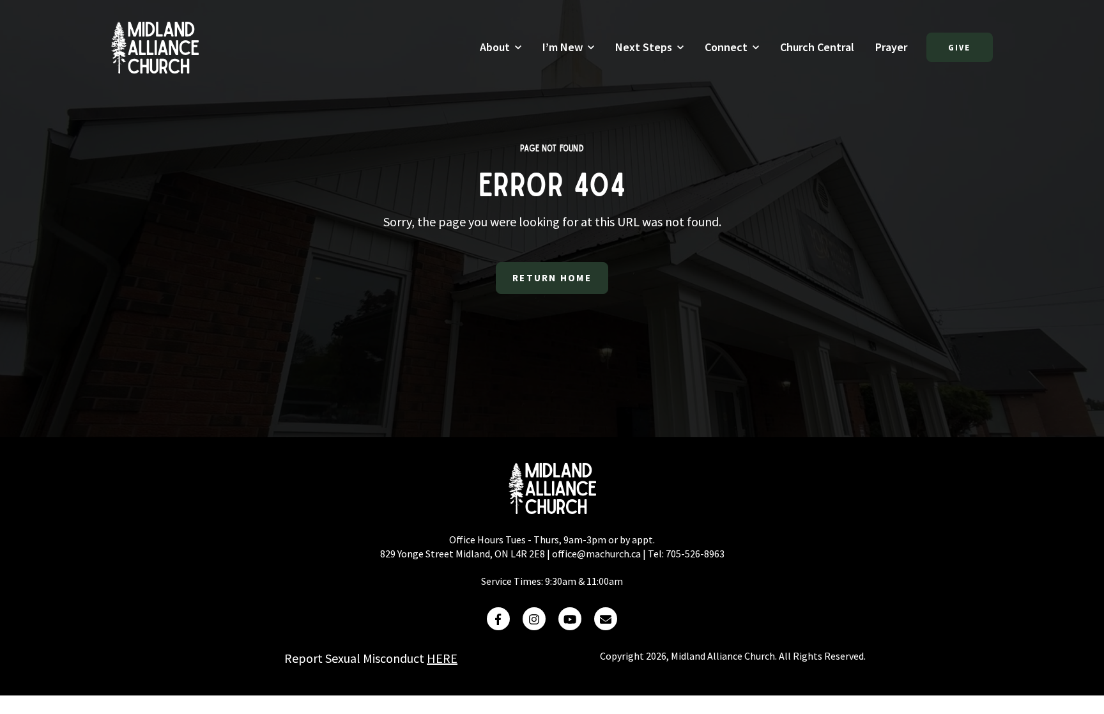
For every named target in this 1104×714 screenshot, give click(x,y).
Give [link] (960, 47)
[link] (155, 46)
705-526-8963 (695, 553)
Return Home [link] (552, 278)
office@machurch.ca (596, 553)
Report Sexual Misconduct (370, 658)
